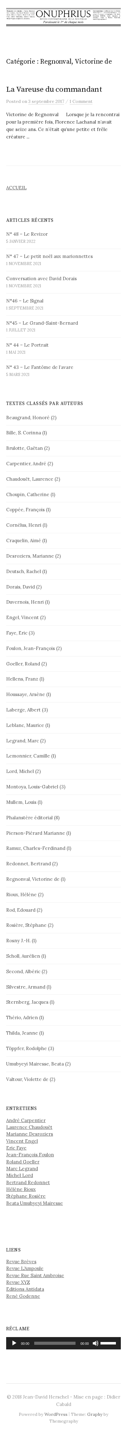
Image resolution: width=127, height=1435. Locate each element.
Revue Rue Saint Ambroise (35, 1275)
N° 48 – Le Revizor (27, 234)
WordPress (56, 1414)
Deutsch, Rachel (23, 571)
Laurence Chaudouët (29, 1127)
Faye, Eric (16, 633)
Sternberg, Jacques (27, 1002)
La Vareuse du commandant (54, 89)
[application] (63, 1343)
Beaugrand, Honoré (28, 417)
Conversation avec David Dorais (41, 278)
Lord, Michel (20, 771)
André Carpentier (26, 1120)
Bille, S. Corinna (23, 433)
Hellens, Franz (22, 679)
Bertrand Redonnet (28, 1182)
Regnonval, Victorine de (32, 879)
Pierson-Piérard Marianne (35, 833)
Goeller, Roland (23, 664)
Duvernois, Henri (25, 602)
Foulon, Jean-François (30, 648)
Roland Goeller (22, 1162)
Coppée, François (25, 510)
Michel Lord (19, 1175)
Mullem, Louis (21, 802)
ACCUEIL (16, 188)
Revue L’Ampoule (24, 1268)
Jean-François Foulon (30, 1155)
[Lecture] (14, 1343)
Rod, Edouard (20, 910)
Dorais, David (20, 587)
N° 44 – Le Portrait (27, 345)
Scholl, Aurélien (23, 956)
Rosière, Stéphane (26, 925)
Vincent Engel (22, 1141)
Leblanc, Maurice (25, 725)
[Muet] (95, 1343)
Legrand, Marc (22, 741)
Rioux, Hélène (21, 894)
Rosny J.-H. (18, 940)
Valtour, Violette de (27, 1079)
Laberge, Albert (23, 710)
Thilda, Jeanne (22, 1033)
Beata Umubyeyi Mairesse (34, 1203)
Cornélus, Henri (23, 525)
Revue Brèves (21, 1261)
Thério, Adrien (22, 1017)
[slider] (109, 1342)
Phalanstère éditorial (29, 818)
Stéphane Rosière (26, 1196)
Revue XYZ (18, 1282)
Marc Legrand (22, 1168)
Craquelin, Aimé (23, 540)
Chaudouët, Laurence (29, 479)
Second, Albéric (23, 971)
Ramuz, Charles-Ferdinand (35, 848)
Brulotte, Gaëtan (24, 448)
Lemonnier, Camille (28, 756)
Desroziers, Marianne (30, 556)
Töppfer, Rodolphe (26, 1048)
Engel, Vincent (22, 617)
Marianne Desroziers (29, 1134)
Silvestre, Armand (25, 987)
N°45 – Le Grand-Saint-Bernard (42, 323)
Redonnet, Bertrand (28, 864)
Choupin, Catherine (27, 494)
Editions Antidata (25, 1289)
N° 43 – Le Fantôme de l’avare (39, 367)
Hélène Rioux (21, 1189)
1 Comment (81, 101)
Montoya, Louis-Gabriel (32, 787)
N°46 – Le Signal (24, 301)
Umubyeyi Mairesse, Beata (35, 1064)
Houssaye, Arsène (25, 694)
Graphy (94, 1414)
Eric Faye (16, 1148)
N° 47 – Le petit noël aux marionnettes (49, 256)
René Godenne (23, 1296)
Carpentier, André (26, 463)
